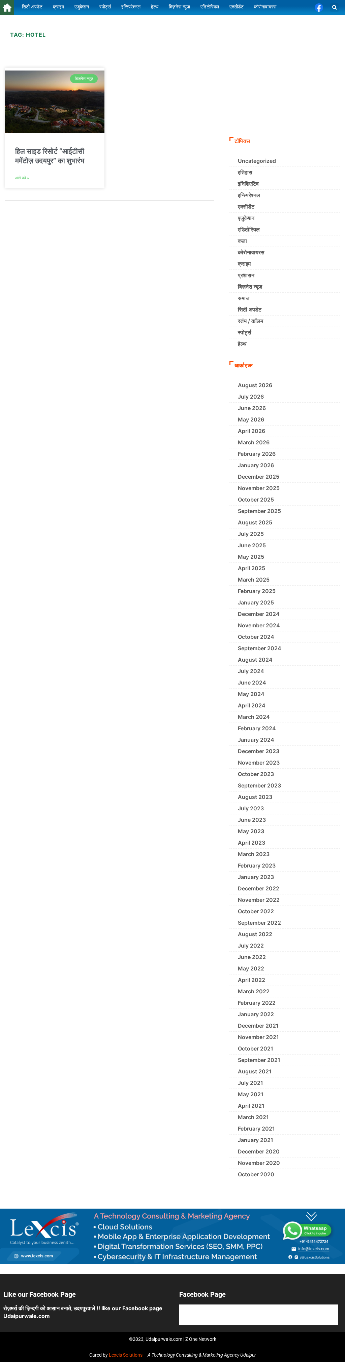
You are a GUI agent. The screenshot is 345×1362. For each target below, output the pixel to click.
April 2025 (251, 568)
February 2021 (256, 1128)
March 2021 (253, 1117)
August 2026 (255, 385)
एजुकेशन (246, 218)
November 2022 (259, 899)
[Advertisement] (284, 81)
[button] (334, 7)
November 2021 (258, 1037)
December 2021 (258, 1025)
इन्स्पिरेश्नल (249, 195)
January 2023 (256, 877)
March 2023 (254, 854)
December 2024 (259, 614)
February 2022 (257, 1002)
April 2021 (251, 1105)
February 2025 (257, 591)
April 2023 (251, 842)
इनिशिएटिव (248, 183)
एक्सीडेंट (246, 206)
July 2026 (251, 396)
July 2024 (251, 671)
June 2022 (252, 957)
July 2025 (251, 533)
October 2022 (256, 911)
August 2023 (255, 797)
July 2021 (250, 1082)
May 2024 (251, 694)
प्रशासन (246, 275)
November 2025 (259, 488)
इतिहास (245, 172)
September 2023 (259, 785)
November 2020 (259, 1162)
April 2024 (251, 705)
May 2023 (251, 831)
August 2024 (255, 659)
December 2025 (258, 476)
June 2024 (252, 682)
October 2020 (256, 1174)
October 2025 (256, 499)
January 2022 (256, 1014)
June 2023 (252, 819)
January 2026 (256, 465)
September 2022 (259, 922)
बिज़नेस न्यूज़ (250, 286)
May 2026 (251, 419)
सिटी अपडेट (249, 309)
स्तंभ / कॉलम (250, 321)
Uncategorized (257, 160)
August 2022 (255, 934)
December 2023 (258, 751)
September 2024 (259, 648)
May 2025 (251, 556)
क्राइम (244, 263)
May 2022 (251, 968)
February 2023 (257, 865)
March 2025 (254, 579)
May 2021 (250, 1094)
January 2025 (256, 602)
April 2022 (251, 980)
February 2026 (257, 453)
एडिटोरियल (249, 229)
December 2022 (258, 888)
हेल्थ (242, 343)
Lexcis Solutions (126, 1355)
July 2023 (251, 808)
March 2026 (254, 442)
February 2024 (257, 728)
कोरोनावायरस (251, 252)
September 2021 (259, 1060)
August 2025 (255, 522)
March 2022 (254, 991)
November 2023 (259, 762)
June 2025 (252, 545)
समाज (243, 298)
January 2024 (256, 739)
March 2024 (254, 716)
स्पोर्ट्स (244, 332)
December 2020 (259, 1151)
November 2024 (259, 625)
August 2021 (255, 1071)
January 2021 (255, 1140)
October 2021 (255, 1048)
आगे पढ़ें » (22, 178)
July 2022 (251, 945)
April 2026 (251, 431)
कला (242, 240)
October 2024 (256, 636)
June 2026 (252, 408)
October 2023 (256, 774)
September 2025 (259, 511)
